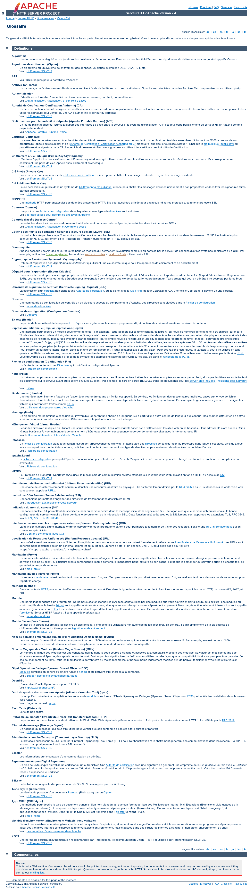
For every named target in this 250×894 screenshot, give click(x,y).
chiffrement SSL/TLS (39, 71)
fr (227, 31)
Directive (32, 314)
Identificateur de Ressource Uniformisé (199, 542)
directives (115, 211)
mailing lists (37, 872)
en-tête (120, 811)
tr (245, 31)
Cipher (108, 792)
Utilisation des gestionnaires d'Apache (50, 407)
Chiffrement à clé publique (95, 186)
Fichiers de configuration (42, 368)
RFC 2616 (228, 720)
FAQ (216, 7)
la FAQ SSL (32, 518)
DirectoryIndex (57, 254)
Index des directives (39, 306)
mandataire (41, 577)
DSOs (54, 609)
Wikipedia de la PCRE (175, 356)
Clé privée (136, 290)
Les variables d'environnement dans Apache (54, 831)
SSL (222, 474)
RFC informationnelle (219, 526)
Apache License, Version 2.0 (38, 887)
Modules (193, 7)
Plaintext (73, 792)
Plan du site (240, 7)
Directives (206, 7)
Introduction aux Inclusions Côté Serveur (52, 502)
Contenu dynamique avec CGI (45, 533)
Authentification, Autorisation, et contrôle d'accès (56, 100)
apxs (52, 703)
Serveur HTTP (26, 18)
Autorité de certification (90, 290)
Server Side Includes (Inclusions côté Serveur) (218, 380)
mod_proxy (33, 568)
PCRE (240, 353)
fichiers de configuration (55, 211)
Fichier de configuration (200, 302)
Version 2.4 (63, 18)
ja (233, 31)
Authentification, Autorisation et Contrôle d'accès (56, 226)
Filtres (30, 388)
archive (25, 612)
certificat (49, 290)
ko (239, 31)
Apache (10, 18)
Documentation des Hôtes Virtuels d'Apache (55, 435)
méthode (30, 202)
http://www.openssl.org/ (39, 687)
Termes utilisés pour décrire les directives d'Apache (58, 214)
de (208, 31)
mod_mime (33, 815)
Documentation (45, 18)
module (91, 696)
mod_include (117, 254)
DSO (190, 696)
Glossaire (226, 7)
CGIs (70, 403)
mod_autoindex (95, 254)
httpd (60, 605)
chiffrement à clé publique (79, 175)
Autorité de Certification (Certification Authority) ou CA (103, 143)
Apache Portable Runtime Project (46, 131)
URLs (51, 490)
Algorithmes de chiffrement (88, 628)
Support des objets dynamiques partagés (52, 675)
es (221, 31)
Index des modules (38, 616)
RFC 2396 (185, 487)
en (214, 31)
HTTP (73, 323)
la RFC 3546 (51, 518)
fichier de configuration (38, 443)
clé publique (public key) (219, 143)
